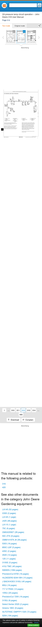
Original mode (20, 26)
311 (18, 410)
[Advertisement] (21, 67)
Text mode (6, 26)
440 (21, 414)
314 (33, 410)
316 (4, 483)
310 (12, 410)
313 (28, 410)
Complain (29, 419)
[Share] (39, 25)
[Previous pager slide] (3, 37)
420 (4, 487)
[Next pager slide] (39, 37)
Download (14, 419)
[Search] (39, 5)
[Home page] (4, 5)
